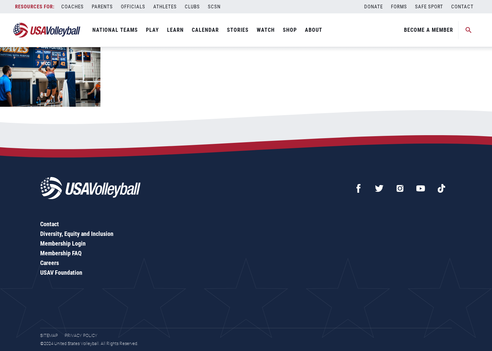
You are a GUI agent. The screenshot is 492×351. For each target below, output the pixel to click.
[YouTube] (420, 188)
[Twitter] (379, 188)
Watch (266, 30)
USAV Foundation (61, 272)
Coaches (72, 7)
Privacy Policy (81, 335)
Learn (175, 30)
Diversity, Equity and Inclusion (76, 233)
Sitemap (49, 335)
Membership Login (63, 243)
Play (152, 30)
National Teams (115, 30)
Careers (49, 262)
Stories (238, 30)
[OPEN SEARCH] (469, 30)
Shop (290, 30)
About (313, 30)
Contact (462, 7)
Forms (399, 7)
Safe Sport (429, 7)
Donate (373, 7)
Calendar (205, 30)
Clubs (192, 7)
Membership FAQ (61, 253)
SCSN (214, 7)
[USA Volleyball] (47, 30)
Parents (102, 7)
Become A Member (428, 30)
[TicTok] (441, 188)
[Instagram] (400, 188)
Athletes (165, 7)
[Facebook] (358, 188)
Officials (133, 7)
